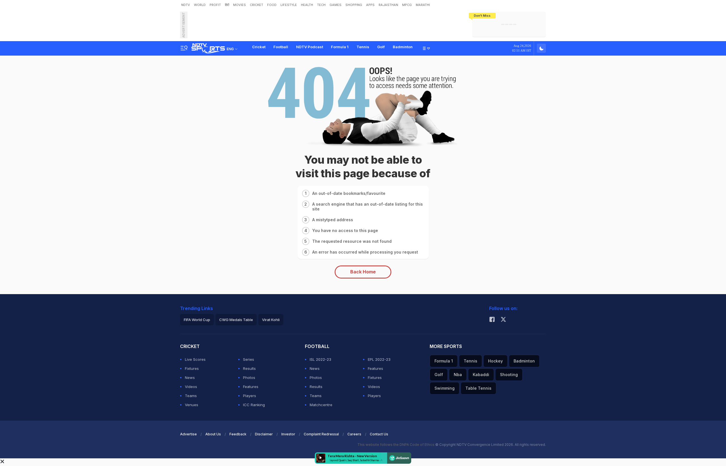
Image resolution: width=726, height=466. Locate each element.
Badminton (403, 47)
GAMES (335, 5)
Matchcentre (321, 404)
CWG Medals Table (236, 319)
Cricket (258, 47)
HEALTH (307, 5)
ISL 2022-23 (320, 359)
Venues (191, 404)
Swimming (444, 388)
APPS (370, 5)
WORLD (200, 5)
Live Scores (195, 359)
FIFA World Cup (197, 319)
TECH (321, 5)
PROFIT (215, 5)
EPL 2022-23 (379, 359)
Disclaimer (264, 434)
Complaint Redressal (321, 434)
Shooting (509, 374)
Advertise (188, 434)
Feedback (237, 434)
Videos (191, 386)
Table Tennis (478, 388)
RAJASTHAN (388, 5)
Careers (354, 434)
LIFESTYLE (288, 5)
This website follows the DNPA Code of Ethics (396, 444)
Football (280, 47)
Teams (191, 395)
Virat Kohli (271, 319)
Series (248, 359)
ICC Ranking (254, 404)
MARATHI (423, 5)
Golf (381, 47)
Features (250, 386)
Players (249, 395)
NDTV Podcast (309, 47)
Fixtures (192, 368)
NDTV (185, 5)
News (190, 377)
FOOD (272, 5)
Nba (458, 374)
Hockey (495, 361)
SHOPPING (353, 5)
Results (249, 368)
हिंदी (227, 5)
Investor (288, 434)
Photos (249, 377)
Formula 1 (340, 47)
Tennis (362, 47)
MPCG (407, 5)
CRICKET (256, 5)
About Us (213, 434)
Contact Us (379, 434)
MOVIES (239, 5)
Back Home (363, 272)
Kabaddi (481, 374)
